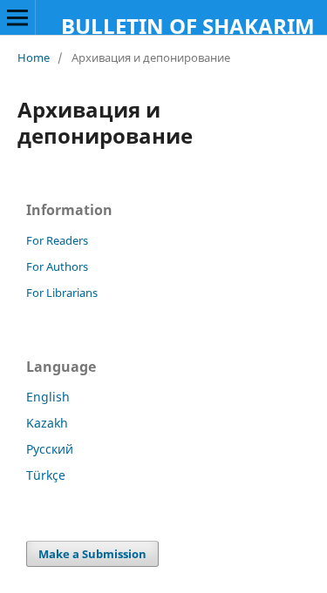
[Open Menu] (17, 17)
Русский (49, 449)
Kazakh (47, 422)
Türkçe (45, 475)
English (48, 396)
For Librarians (62, 292)
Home (33, 57)
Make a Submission (92, 554)
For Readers (57, 240)
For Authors (57, 266)
